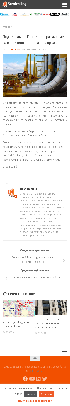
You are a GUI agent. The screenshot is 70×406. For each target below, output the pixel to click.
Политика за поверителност (35, 400)
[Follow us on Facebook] (25, 378)
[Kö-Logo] (25, 14)
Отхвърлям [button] (46, 394)
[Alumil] (65, 14)
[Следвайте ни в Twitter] (44, 378)
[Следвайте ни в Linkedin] (38, 378)
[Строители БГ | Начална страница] (18, 4)
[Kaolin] (5, 14)
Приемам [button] (30, 394)
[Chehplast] (45, 14)
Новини (7, 26)
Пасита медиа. (36, 370)
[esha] (35, 14)
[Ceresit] (55, 14)
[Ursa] (15, 14)
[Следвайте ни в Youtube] (31, 378)
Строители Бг (13, 49)
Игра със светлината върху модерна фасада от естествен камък (48, 323)
